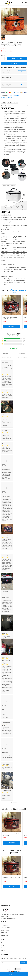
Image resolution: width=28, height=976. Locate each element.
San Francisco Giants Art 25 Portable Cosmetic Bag (11, 851)
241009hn (9, 95)
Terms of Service (5, 937)
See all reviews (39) (14, 335)
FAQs (2, 955)
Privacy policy (4, 934)
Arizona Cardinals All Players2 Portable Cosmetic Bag (10, 318)
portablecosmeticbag (6, 97)
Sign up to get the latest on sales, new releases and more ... (13, 968)
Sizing (2, 957)
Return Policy (4, 942)
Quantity (3, 55)
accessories (16, 95)
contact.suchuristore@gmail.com (9, 928)
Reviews (3, 960)
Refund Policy (4, 945)
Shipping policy (5, 940)
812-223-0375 (5, 926)
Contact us (3, 952)
